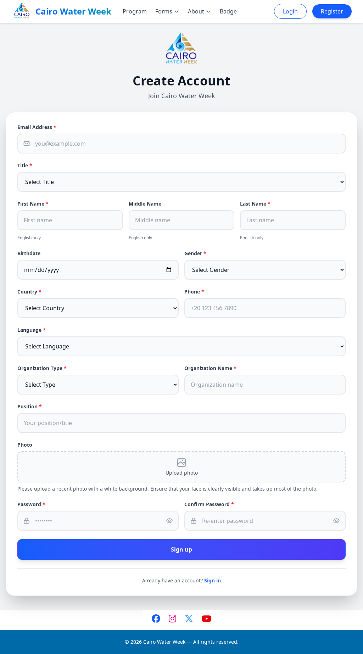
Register (332, 11)
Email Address (36, 127)
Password (31, 504)
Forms (163, 11)
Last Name (255, 203)
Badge (228, 11)
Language (31, 329)
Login (290, 11)
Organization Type (42, 368)
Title (24, 165)
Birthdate (28, 253)
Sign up (181, 549)
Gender (195, 253)
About (196, 11)
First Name (33, 203)
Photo (24, 444)
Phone (194, 291)
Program (135, 11)
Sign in (212, 580)
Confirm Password (209, 504)
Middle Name (145, 203)
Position (29, 406)
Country (29, 291)
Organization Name (210, 368)
